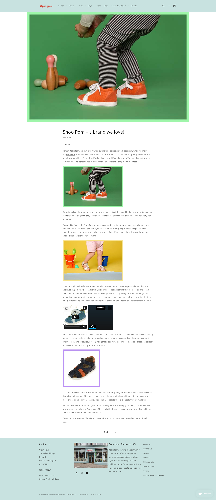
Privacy (146, 471)
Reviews (146, 453)
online (103, 418)
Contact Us (147, 449)
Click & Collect (149, 466)
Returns (146, 458)
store (120, 418)
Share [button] (67, 144)
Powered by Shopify (58, 494)
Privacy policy (83, 494)
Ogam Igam (75, 150)
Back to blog (110, 432)
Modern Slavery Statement (153, 475)
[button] (62, 5)
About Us (147, 444)
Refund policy (72, 494)
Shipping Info (148, 462)
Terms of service (95, 494)
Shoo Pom (70, 154)
